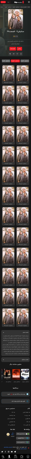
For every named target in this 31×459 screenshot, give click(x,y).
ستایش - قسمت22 (8, 305)
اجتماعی (13, 44)
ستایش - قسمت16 (8, 244)
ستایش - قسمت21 (22, 305)
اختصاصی (11, 422)
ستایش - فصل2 (8, 7)
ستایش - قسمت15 (23, 244)
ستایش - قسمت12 (8, 204)
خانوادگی (18, 44)
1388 (18, 41)
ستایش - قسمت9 (22, 183)
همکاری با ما (11, 425)
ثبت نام (3, 2)
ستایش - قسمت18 (8, 264)
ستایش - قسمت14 (8, 224)
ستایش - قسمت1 (22, 82)
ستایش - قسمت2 (8, 102)
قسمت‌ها (12, 48)
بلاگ (27, 422)
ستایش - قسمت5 (22, 143)
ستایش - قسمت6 (8, 143)
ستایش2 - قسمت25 (8, 82)
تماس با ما (26, 425)
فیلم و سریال (23, 7)
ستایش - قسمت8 (8, 163)
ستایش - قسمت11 (22, 204)
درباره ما (26, 415)
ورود (8, 2)
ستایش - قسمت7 (22, 163)
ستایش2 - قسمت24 (8, 325)
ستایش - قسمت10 (8, 183)
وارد (11, 394)
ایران (14, 41)
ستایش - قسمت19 (22, 285)
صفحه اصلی (25, 412)
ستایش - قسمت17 (22, 264)
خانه (29, 7)
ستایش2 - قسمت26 (22, 102)
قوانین (26, 418)
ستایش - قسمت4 (8, 123)
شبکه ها (12, 415)
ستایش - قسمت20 (8, 285)
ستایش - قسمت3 (22, 123)
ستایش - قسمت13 (23, 224)
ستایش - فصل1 (16, 7)
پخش (19, 48)
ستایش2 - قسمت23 (22, 325)
